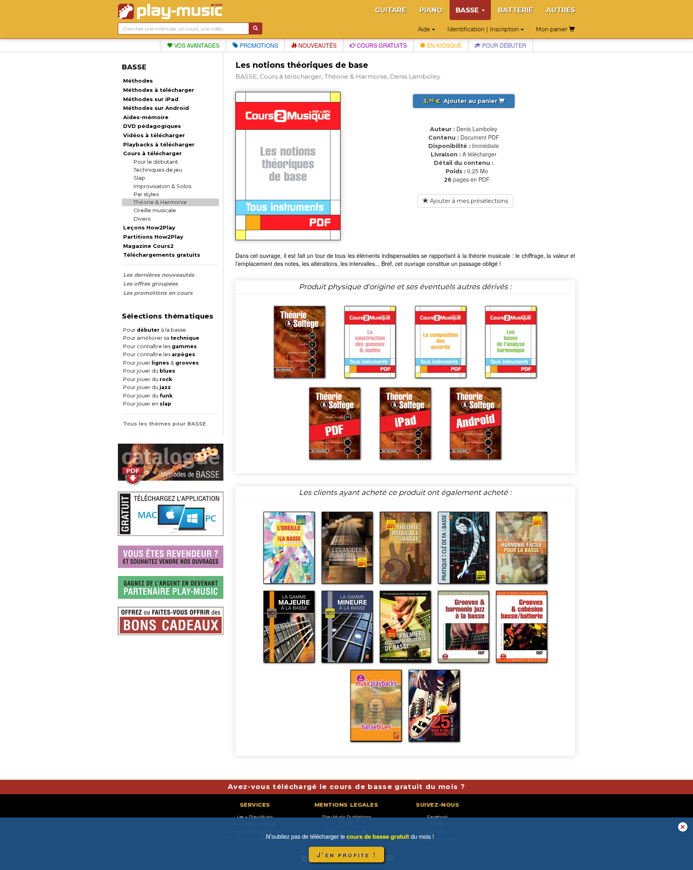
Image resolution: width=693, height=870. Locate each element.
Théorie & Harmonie (160, 202)
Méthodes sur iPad (150, 99)
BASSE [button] (468, 10)
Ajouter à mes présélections (468, 201)
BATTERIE (515, 10)
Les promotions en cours (157, 293)
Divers (142, 218)
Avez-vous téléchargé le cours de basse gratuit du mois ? (346, 787)
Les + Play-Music (255, 817)
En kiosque (444, 45)
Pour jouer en (147, 404)
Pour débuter (503, 45)
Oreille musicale (155, 210)
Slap (139, 177)
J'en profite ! (346, 854)
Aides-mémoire (145, 117)
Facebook (437, 817)
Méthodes (138, 80)
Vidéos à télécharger (154, 135)
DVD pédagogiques (152, 126)
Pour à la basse (154, 330)
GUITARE (390, 10)
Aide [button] (425, 29)
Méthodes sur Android (156, 108)
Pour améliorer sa (161, 338)
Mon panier (552, 29)
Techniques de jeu (158, 169)
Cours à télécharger (152, 153)
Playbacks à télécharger (159, 144)
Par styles (146, 194)
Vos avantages (195, 45)
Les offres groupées (150, 283)
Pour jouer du (149, 371)
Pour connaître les (160, 346)
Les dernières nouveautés (158, 275)
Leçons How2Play (149, 227)
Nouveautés (316, 45)
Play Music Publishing (346, 817)
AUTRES (560, 10)
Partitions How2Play (153, 236)
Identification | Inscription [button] (484, 29)
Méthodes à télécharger (158, 90)
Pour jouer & (161, 363)
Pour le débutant (156, 161)
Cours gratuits (381, 45)
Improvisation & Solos (162, 186)
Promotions (258, 45)
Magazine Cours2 (148, 246)
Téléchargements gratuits (161, 254)
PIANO (430, 10)
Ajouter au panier (461, 101)
